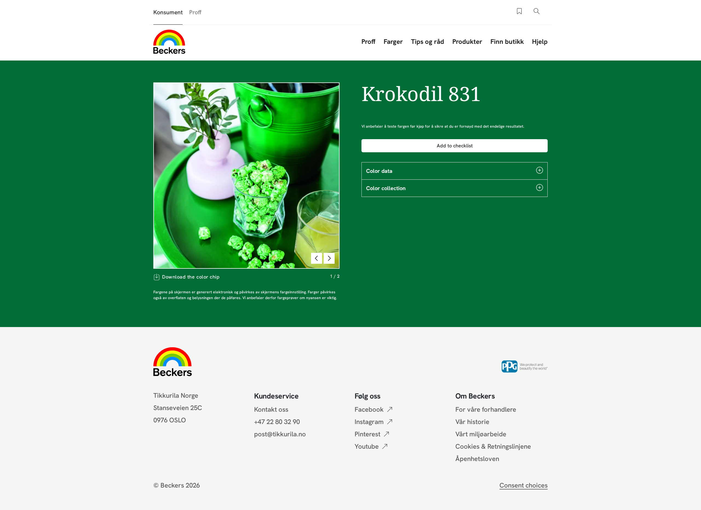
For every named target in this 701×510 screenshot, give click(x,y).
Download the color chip (191, 277)
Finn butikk (507, 41)
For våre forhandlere (485, 409)
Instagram (369, 421)
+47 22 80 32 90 (277, 421)
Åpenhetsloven (477, 458)
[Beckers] (169, 41)
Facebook (369, 409)
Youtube (367, 446)
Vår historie (472, 421)
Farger (393, 41)
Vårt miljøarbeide (480, 434)
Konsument (168, 12)
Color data (379, 170)
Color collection (386, 188)
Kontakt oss (271, 409)
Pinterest (367, 434)
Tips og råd (427, 41)
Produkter (467, 41)
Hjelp (540, 41)
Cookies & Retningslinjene (493, 446)
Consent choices (523, 485)
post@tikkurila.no (280, 434)
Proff (195, 12)
